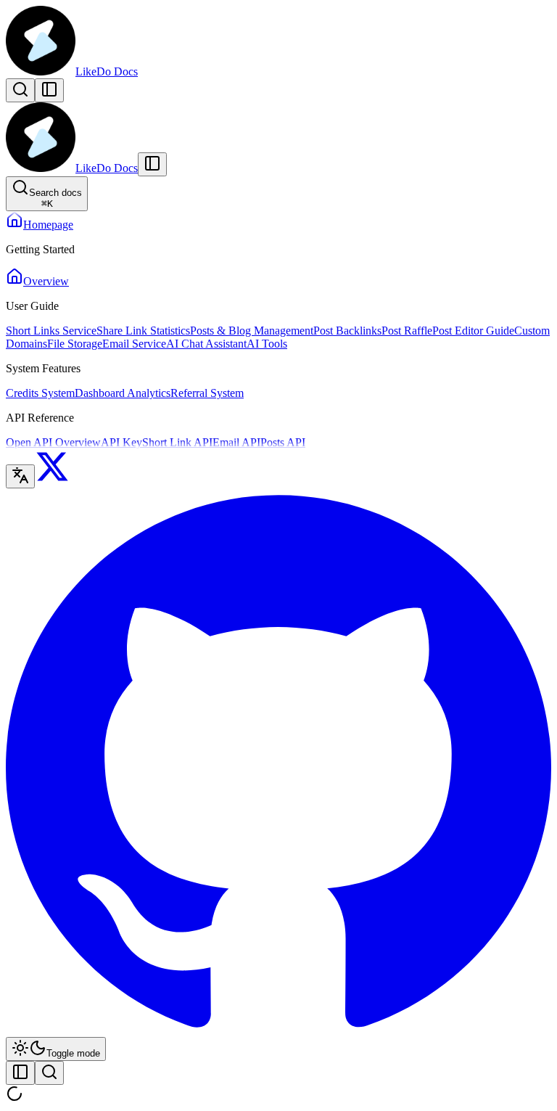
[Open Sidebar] (49, 90)
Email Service (134, 343)
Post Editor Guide (473, 330)
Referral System (207, 393)
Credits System (40, 393)
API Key (121, 442)
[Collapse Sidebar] (152, 164)
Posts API (282, 442)
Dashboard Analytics (122, 393)
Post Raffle (406, 330)
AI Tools (267, 343)
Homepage (48, 224)
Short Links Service (51, 330)
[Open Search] (20, 90)
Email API (236, 442)
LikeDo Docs (106, 71)
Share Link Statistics (143, 330)
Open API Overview (53, 442)
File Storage (74, 343)
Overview (46, 281)
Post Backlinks (347, 330)
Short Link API (177, 442)
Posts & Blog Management (251, 330)
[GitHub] (278, 1030)
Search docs (55, 198)
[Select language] (20, 476)
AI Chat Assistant (206, 343)
